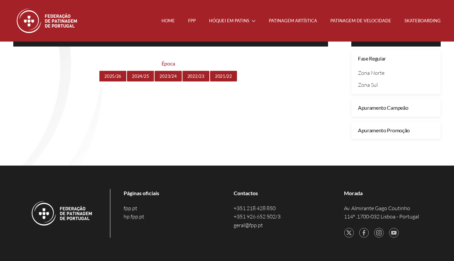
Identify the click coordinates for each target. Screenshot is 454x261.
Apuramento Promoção (384, 130)
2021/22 (223, 76)
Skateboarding (422, 20)
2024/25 (140, 76)
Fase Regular (372, 58)
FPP (192, 20)
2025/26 (112, 76)
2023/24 (168, 76)
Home (168, 20)
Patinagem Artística (293, 20)
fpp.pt (130, 208)
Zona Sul (368, 84)
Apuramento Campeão (383, 107)
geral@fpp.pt (248, 225)
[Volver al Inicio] (47, 21)
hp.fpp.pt (134, 216)
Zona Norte (371, 72)
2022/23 (195, 76)
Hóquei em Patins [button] (229, 20)
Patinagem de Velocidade (360, 20)
